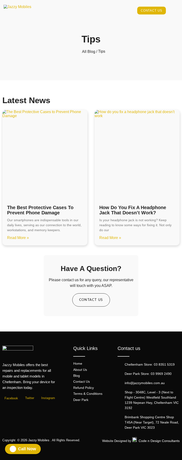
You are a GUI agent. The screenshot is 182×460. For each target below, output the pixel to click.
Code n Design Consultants (159, 441)
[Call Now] (13, 449)
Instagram (47, 398)
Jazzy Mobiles (38, 440)
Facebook (11, 398)
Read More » (18, 238)
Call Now (27, 448)
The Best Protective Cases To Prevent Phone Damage (40, 210)
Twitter (29, 398)
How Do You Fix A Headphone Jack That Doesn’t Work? (132, 210)
